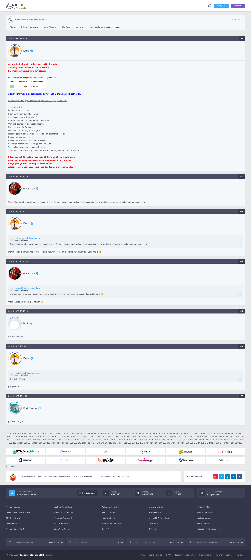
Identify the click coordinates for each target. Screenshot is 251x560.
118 (98, 436)
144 (194, 436)
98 (27, 436)
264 (172, 443)
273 (206, 443)
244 (94, 443)
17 (40, 433)
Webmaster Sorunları (110, 507)
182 (96, 440)
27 (67, 433)
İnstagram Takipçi (204, 507)
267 (184, 443)
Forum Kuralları (205, 555)
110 (70, 436)
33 (83, 433)
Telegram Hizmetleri (205, 512)
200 (164, 440)
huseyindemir (213, 494)
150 (216, 436)
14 (33, 433)
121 (109, 436)
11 (25, 433)
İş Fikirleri (153, 529)
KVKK (168, 555)
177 (78, 440)
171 (57, 440)
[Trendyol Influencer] (105, 460)
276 (217, 443)
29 (72, 433)
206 (187, 440)
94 (16, 436)
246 (102, 443)
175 (71, 440)
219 (235, 440)
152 (224, 436)
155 (235, 436)
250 (118, 443)
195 (145, 440)
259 (153, 443)
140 (179, 436)
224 (18, 443)
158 (8, 440)
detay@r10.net (236, 542)
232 (48, 443)
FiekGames (30, 408)
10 (22, 433)
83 (223, 433)
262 (164, 443)
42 (109, 433)
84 (226, 433)
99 (30, 436)
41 (106, 433)
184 (104, 440)
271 (199, 443)
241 (83, 443)
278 (225, 443)
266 (180, 443)
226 (25, 443)
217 (228, 440)
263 (168, 443)
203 (175, 440)
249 (114, 443)
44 (114, 433)
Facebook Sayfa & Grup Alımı (208, 529)
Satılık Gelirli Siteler (62, 529)
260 (157, 443)
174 (67, 440)
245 (98, 443)
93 (13, 436)
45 (117, 433)
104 (48, 436)
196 (149, 440)
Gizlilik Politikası (155, 555)
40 (103, 433)
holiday (28, 323)
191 (130, 440)
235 (60, 443)
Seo (105, 452)
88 (237, 433)
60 (160, 433)
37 (95, 433)
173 (64, 440)
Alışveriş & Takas (156, 507)
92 (10, 436)
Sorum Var (106, 529)
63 (168, 433)
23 (56, 433)
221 (242, 440)
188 (119, 440)
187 (115, 440)
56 (148, 433)
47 (123, 433)
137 (168, 436)
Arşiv (143, 555)
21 (51, 433)
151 (220, 436)
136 (164, 436)
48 (126, 433)
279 (229, 443)
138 (171, 436)
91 (8, 436)
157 (242, 436)
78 (209, 433)
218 (231, 440)
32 (80, 433)
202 (171, 440)
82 (220, 433)
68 (182, 433)
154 (231, 436)
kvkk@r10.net (116, 542)
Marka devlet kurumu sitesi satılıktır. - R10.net (16, 5)
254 (133, 443)
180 (89, 440)
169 (49, 440)
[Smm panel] (25, 451)
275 (214, 443)
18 (43, 433)
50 (131, 433)
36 (92, 433)
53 (140, 433)
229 (37, 443)
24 (59, 433)
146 (201, 436)
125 (123, 436)
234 (56, 443)
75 (201, 433)
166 (38, 440)
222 (10, 443)
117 (95, 436)
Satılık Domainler (108, 512)
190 (127, 440)
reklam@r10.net (56, 542)
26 (64, 433)
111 (74, 436)
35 (89, 433)
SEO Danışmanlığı (13, 523)
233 (52, 443)
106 (56, 436)
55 (145, 433)
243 (91, 443)
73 (196, 433)
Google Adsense (13, 507)
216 (224, 440)
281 (236, 443)
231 (44, 443)
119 (102, 436)
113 (81, 436)
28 (70, 433)
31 (78, 433)
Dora (26, 50)
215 (220, 440)
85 (229, 433)
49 (129, 433)
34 (86, 433)
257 (145, 443)
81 (218, 433)
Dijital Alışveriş (155, 512)
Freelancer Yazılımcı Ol (63, 518)
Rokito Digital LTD (37, 555)
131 (145, 436)
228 (33, 443)
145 (197, 436)
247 (106, 443)
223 (14, 443)
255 (137, 443)
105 (52, 436)
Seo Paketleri (12, 467)
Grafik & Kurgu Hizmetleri (112, 523)
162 (23, 440)
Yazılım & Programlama (63, 507)
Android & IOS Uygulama (159, 518)
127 (130, 436)
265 (176, 443)
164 (31, 440)
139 (175, 436)
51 (134, 433)
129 (138, 436)
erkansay (29, 188)
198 (156, 440)
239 (75, 443)
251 (122, 443)
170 (53, 440)
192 (134, 440)
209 (199, 440)
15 (35, 433)
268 (187, 443)
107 (59, 436)
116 (91, 436)
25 (61, 433)
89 (240, 433)
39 (100, 433)
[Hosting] (65, 451)
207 (191, 440)
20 (48, 433)
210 (202, 440)
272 (202, 443)
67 (179, 433)
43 (111, 433)
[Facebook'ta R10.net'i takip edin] (239, 476)
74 (199, 433)
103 (44, 436)
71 (191, 433)
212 (209, 440)
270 (195, 443)
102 (40, 436)
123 (116, 436)
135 (160, 436)
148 (209, 436)
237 (67, 443)
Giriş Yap (221, 6)
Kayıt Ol (238, 6)
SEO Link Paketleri (13, 518)
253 (129, 443)
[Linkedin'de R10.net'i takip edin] (233, 476)
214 (217, 440)
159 (12, 440)
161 (19, 440)
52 (137, 433)
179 (85, 440)
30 (75, 433)
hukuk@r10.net (176, 542)
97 (25, 436)
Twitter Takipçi (203, 523)
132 (149, 436)
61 (163, 433)
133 (153, 436)
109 (67, 436)
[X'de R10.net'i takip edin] (221, 476)
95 (19, 436)
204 (179, 440)
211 (206, 440)
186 (111, 440)
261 (160, 443)
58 (154, 433)
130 (142, 436)
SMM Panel (153, 523)
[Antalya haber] (185, 451)
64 (171, 433)
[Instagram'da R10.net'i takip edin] (215, 476)
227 (29, 443)
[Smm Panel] (225, 451)
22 (53, 433)
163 (27, 440)
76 (204, 433)
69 (185, 433)
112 (77, 436)
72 (193, 433)
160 (16, 440)
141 (182, 436)
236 (64, 443)
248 (110, 443)
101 (37, 436)
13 (30, 433)
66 (177, 433)
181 (93, 440)
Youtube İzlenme (204, 518)
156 (239, 436)
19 (45, 433)
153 (227, 436)
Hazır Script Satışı (61, 523)
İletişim (240, 555)
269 (191, 443)
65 (174, 433)
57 (151, 433)
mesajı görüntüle (21, 240)
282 (240, 443)
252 (125, 443)
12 (27, 433)
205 (183, 440)
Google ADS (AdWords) (15, 529)
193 (137, 440)
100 (33, 436)
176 (74, 440)
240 (79, 443)
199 (160, 440)
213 (213, 440)
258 (149, 443)
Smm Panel (65, 460)
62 (165, 433)
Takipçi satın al (225, 460)
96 (22, 436)
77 (207, 433)
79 (212, 433)
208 (195, 440)
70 (188, 433)
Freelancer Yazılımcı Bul (63, 512)
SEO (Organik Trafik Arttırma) (18, 512)
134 (156, 436)
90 (243, 433)
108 (63, 436)
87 (234, 433)
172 (60, 440)
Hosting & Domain (109, 518)
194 (141, 440)
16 (38, 433)
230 (40, 443)
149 (213, 436)
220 (239, 440)
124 (120, 436)
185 (108, 440)
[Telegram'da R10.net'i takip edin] (227, 476)
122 (112, 436)
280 (233, 443)
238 (71, 443)
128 (134, 436)
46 (120, 433)
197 (153, 440)
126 (127, 436)
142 (186, 436)
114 (84, 436)
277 (221, 443)
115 (88, 436)
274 (210, 443)
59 (157, 433)
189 (123, 440)
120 (105, 436)
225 (22, 443)
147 (205, 436)
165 (34, 440)
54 (143, 433)
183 (100, 440)
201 (168, 440)
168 (46, 440)
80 (215, 433)
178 (82, 440)
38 (97, 433)
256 (141, 443)
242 (87, 443)
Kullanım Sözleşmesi (224, 555)
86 (232, 433)
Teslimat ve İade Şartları (185, 555)
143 (190, 436)
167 (42, 440)
